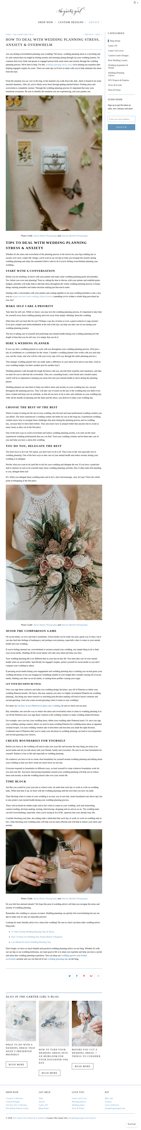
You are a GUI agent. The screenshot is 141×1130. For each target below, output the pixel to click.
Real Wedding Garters (117, 60)
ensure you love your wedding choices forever (32, 296)
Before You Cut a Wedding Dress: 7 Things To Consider (86, 1052)
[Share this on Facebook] (77, 976)
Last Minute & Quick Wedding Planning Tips (31, 942)
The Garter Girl (19, 1118)
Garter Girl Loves (116, 50)
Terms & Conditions (36, 1118)
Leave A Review (112, 1105)
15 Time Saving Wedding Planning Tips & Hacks (32, 932)
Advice (94, 22)
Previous (88, 35)
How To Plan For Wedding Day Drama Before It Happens (36, 937)
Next (97, 35)
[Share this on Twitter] (70, 976)
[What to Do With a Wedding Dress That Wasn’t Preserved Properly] (21, 1040)
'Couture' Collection (14, 1098)
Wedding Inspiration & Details (118, 66)
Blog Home (115, 41)
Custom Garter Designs (118, 55)
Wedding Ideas (78, 1105)
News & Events (115, 85)
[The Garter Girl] (70, 12)
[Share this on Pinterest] (84, 976)
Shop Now (45, 22)
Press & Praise (114, 90)
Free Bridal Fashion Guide (17, 1108)
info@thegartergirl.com (115, 1108)
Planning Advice (79, 1102)
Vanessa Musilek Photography (74, 236)
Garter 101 (112, 46)
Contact (108, 1102)
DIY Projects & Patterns (118, 80)
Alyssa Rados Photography (45, 236)
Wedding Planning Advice (116, 74)
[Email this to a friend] (98, 976)
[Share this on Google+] (91, 976)
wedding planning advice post (58, 64)
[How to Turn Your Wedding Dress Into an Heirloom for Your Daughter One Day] (54, 1045)
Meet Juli (109, 1098)
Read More (16, 1064)
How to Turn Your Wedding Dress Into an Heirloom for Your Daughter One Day (53, 1056)
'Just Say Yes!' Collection (16, 1105)
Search (42, 1102)
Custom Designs (71, 22)
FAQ (41, 1098)
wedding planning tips (57, 959)
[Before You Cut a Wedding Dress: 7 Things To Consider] (87, 1045)
